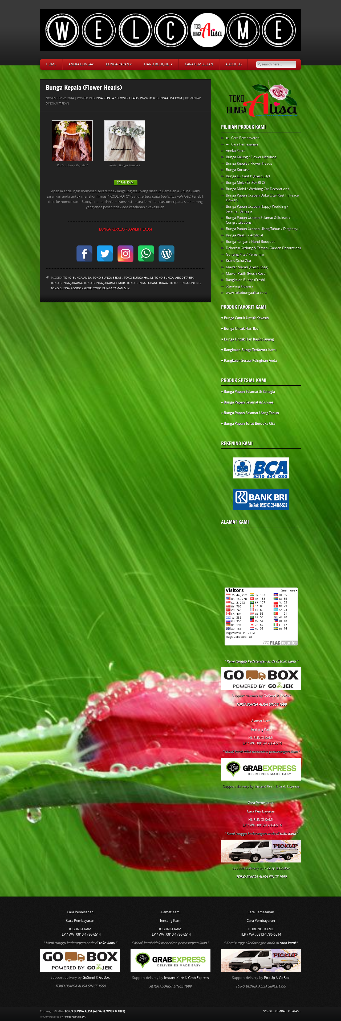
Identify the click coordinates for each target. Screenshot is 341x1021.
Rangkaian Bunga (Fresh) (245, 280)
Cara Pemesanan (261, 803)
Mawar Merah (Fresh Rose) (247, 267)
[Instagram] (125, 253)
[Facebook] (84, 253)
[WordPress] (166, 253)
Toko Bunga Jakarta (66, 283)
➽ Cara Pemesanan (242, 144)
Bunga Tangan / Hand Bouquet (250, 242)
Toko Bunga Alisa (77, 278)
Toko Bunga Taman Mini (111, 288)
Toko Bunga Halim (138, 278)
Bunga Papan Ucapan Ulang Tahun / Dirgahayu (262, 229)
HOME (51, 64)
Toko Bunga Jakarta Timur (104, 283)
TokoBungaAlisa (72, 1016)
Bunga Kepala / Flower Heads (116, 98)
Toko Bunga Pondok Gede (71, 288)
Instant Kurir (265, 786)
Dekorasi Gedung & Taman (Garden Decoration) (263, 248)
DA (84, 1016)
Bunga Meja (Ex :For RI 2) (245, 183)
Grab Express (289, 786)
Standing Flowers (239, 286)
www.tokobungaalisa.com (161, 98)
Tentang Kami (261, 729)
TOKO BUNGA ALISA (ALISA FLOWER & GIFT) (95, 1011)
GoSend (269, 696)
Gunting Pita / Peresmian (245, 254)
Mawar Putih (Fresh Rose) (246, 274)
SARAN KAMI (125, 182)
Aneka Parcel (236, 151)
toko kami (288, 661)
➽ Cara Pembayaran (242, 138)
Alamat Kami (235, 522)
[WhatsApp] (146, 253)
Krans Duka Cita (238, 261)
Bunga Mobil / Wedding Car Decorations (257, 189)
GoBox (285, 696)
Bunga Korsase (237, 170)
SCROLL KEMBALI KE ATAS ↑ (282, 1011)
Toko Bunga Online (184, 283)
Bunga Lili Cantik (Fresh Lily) (248, 176)
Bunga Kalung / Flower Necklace (251, 157)
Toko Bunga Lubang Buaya (147, 283)
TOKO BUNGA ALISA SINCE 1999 (261, 704)
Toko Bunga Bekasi (107, 278)
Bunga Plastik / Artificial (244, 235)
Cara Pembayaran (261, 811)
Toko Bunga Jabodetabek (174, 278)
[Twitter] (104, 253)
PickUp (269, 868)
